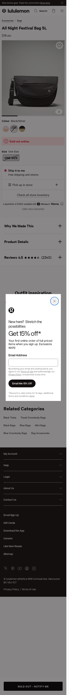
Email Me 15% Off (22, 383)
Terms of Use (27, 371)
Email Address (17, 355)
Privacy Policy (14, 374)
